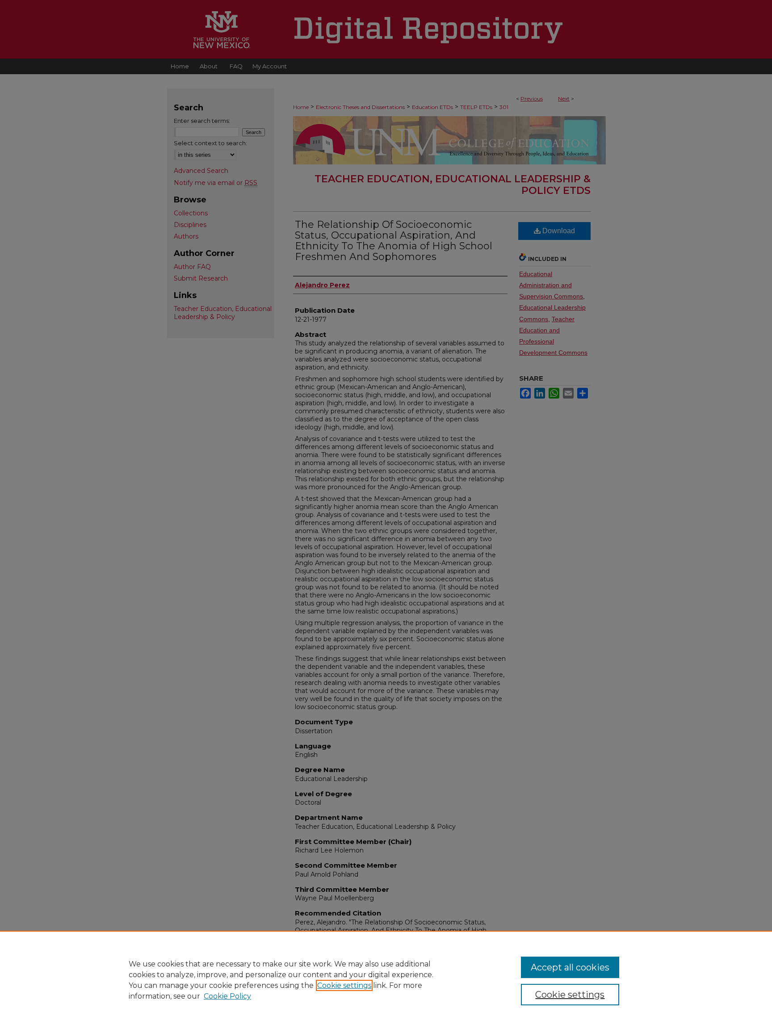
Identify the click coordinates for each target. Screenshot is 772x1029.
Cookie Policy (227, 996)
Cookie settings (344, 985)
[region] (386, 980)
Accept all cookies (570, 967)
